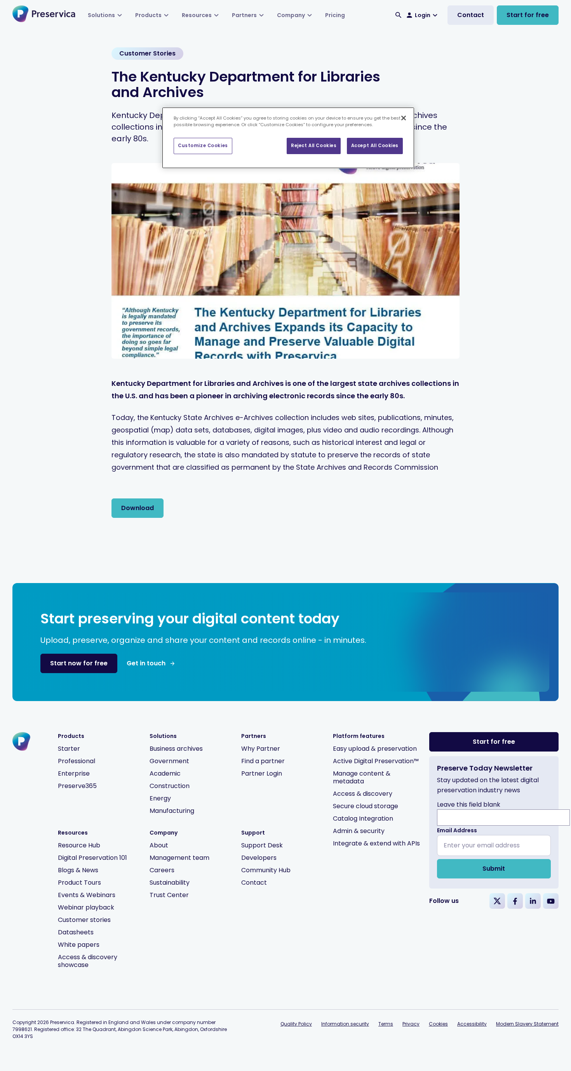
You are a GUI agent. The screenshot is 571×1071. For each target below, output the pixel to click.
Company (291, 15)
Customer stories (84, 919)
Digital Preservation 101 (92, 857)
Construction (170, 785)
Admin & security (359, 830)
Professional (76, 761)
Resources (197, 15)
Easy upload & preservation (375, 748)
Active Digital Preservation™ (376, 761)
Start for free (528, 14)
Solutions (101, 15)
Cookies (438, 1024)
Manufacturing (172, 810)
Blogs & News (78, 870)
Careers (162, 870)
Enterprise (74, 773)
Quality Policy (296, 1024)
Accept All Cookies (375, 145)
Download (137, 507)
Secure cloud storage (365, 806)
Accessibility (472, 1024)
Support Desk (262, 845)
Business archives (176, 748)
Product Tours (79, 882)
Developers (259, 857)
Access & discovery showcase (87, 961)
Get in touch (146, 663)
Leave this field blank (468, 804)
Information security (345, 1024)
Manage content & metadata (361, 777)
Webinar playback (86, 907)
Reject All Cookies (313, 145)
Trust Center (169, 894)
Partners (244, 15)
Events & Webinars (86, 894)
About (159, 845)
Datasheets (76, 932)
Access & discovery (362, 793)
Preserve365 (77, 785)
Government (169, 761)
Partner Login (261, 773)
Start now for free (79, 663)
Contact (470, 14)
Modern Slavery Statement (527, 1024)
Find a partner (263, 761)
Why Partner (260, 748)
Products (148, 15)
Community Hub (266, 870)
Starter (69, 748)
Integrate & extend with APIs (376, 843)
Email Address (457, 830)
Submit (493, 868)
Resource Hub (79, 845)
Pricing (335, 15)
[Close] (403, 118)
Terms (385, 1024)
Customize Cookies (203, 145)
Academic (165, 773)
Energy (160, 798)
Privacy (411, 1024)
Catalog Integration (363, 818)
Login (422, 15)
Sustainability (170, 882)
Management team (179, 857)
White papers (78, 944)
